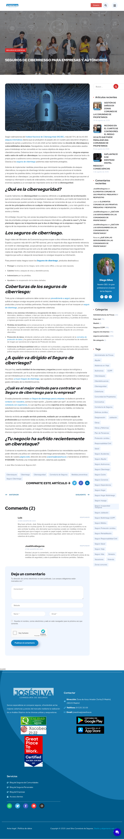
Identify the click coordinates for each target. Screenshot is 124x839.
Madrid (96, 323)
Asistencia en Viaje (102, 365)
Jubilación (113, 417)
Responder (85, 517)
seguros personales (101, 336)
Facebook (81, 483)
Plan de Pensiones (102, 433)
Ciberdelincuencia (101, 381)
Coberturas (99, 391)
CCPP (110, 370)
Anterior (14, 495)
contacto (8, 401)
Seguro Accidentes (102, 454)
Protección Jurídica (102, 438)
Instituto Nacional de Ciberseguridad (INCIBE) (45, 136)
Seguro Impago (101, 500)
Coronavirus (99, 402)
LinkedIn (87, 483)
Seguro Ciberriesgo (14, 478)
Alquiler (97, 360)
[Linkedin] (33, 805)
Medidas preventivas (79, 474)
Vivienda (111, 559)
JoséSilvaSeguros (100, 189)
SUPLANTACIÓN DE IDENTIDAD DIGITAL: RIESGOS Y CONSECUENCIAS (105, 161)
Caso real (97, 319)
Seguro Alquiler (100, 459)
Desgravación (100, 417)
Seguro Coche (100, 474)
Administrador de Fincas (104, 355)
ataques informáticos (13, 139)
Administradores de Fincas (103, 315)
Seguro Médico (100, 523)
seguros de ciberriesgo (26, 161)
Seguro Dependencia (103, 485)
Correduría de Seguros (58, 474)
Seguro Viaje (100, 549)
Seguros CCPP (99, 327)
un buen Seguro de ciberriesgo (26, 378)
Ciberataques (12, 474)
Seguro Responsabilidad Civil (106, 538)
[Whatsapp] (9, 805)
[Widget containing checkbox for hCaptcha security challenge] (29, 632)
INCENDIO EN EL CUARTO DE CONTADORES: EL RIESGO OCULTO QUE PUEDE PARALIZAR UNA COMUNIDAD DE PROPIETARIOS (105, 135)
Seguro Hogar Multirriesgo (105, 495)
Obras (97, 422)
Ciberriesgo (25, 474)
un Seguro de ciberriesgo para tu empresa (47, 398)
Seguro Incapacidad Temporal (102, 506)
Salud (97, 448)
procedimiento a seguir (60, 298)
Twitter (74, 483)
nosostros (20, 401)
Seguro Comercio (101, 480)
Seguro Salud (100, 544)
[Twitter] (17, 805)
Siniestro (111, 554)
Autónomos (99, 370)
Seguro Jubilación (101, 512)
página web (25, 456)
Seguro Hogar (100, 490)
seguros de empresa (15, 50)
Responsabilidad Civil (103, 443)
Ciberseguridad (40, 474)
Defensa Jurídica (101, 412)
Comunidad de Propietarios (105, 396)
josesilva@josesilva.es (56, 456)
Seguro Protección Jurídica (105, 528)
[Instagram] (41, 805)
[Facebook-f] (25, 805)
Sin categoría (98, 340)
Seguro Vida (99, 554)
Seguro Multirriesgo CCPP (105, 518)
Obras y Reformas (102, 428)
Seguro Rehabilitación (103, 533)
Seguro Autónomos (102, 464)
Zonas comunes (101, 564)
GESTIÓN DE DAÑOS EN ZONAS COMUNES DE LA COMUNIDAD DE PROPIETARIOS (105, 110)
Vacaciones (99, 559)
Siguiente (81, 495)
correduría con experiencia (16, 404)
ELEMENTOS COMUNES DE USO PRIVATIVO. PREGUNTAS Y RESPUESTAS (105, 194)
